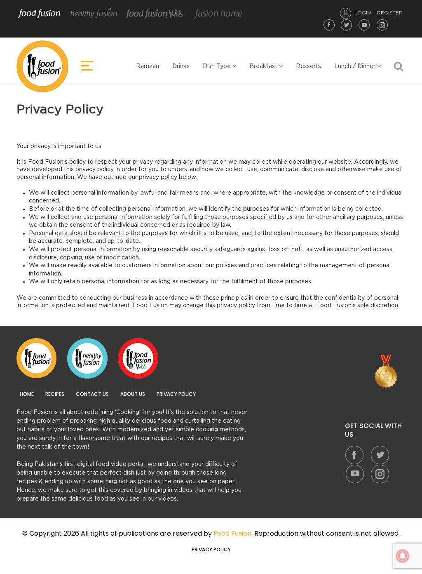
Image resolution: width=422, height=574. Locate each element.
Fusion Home (218, 13)
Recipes (54, 394)
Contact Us (92, 394)
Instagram (382, 25)
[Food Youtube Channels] (386, 374)
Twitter (346, 25)
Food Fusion (39, 13)
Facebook (329, 25)
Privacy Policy (176, 394)
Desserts (308, 66)
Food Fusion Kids (155, 13)
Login (362, 12)
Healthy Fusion (94, 13)
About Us (132, 394)
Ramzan (147, 66)
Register (390, 12)
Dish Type (217, 66)
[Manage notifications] (402, 555)
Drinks (181, 66)
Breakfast (264, 66)
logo (42, 66)
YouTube (364, 25)
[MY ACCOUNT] (346, 13)
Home (27, 394)
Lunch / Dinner (355, 66)
